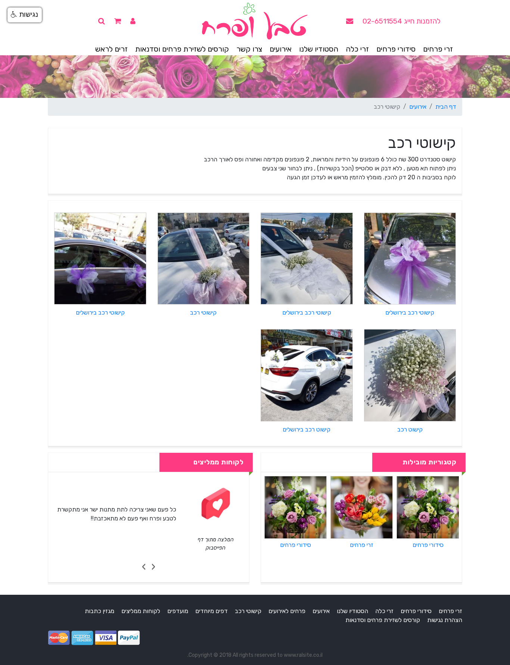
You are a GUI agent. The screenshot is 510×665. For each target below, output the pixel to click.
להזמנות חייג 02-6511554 (402, 21)
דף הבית (445, 106)
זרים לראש (111, 48)
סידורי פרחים (396, 48)
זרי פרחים (438, 48)
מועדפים (177, 611)
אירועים (281, 48)
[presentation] (153, 567)
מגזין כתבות (99, 611)
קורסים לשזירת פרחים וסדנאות (182, 48)
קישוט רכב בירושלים (306, 429)
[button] (24, 14)
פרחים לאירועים (286, 611)
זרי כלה (357, 48)
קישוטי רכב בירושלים (409, 312)
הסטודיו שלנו (318, 48)
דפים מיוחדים (211, 611)
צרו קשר (249, 48)
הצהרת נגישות (444, 620)
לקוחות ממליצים (140, 611)
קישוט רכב (410, 429)
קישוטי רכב (203, 312)
